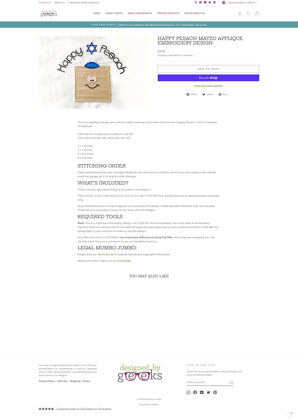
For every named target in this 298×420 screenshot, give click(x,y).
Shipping (162, 55)
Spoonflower (66, 368)
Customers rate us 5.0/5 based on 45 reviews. (84, 408)
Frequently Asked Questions (83, 2)
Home (96, 13)
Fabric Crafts (114, 13)
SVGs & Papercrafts (140, 13)
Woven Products (194, 13)
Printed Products (168, 13)
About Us (60, 2)
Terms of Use (105, 254)
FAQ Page (124, 260)
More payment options (208, 85)
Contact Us (45, 2)
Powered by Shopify (149, 404)
